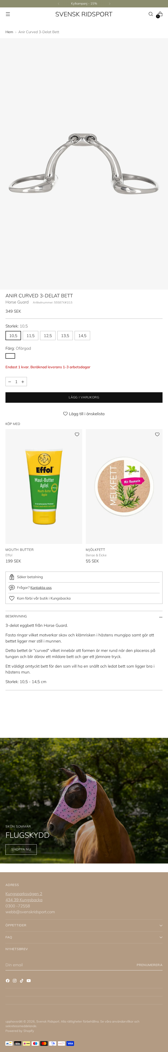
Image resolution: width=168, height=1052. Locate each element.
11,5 (30, 335)
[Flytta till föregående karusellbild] (148, 714)
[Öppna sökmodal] (150, 14)
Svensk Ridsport (47, 1021)
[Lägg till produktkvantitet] (23, 381)
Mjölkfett (95, 550)
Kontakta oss (41, 587)
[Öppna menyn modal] (7, 14)
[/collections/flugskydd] (84, 801)
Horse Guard (17, 302)
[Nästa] (109, 3)
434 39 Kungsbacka (23, 899)
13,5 (65, 335)
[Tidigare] (58, 3)
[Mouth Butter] (43, 486)
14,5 (82, 335)
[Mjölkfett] (124, 486)
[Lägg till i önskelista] (77, 434)
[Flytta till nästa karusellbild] (159, 714)
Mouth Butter (19, 550)
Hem (9, 32)
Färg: (18, 348)
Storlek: (16, 326)
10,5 (13, 335)
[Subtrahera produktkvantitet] (10, 381)
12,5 (48, 335)
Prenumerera (150, 965)
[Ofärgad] (10, 356)
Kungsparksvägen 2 (23, 893)
